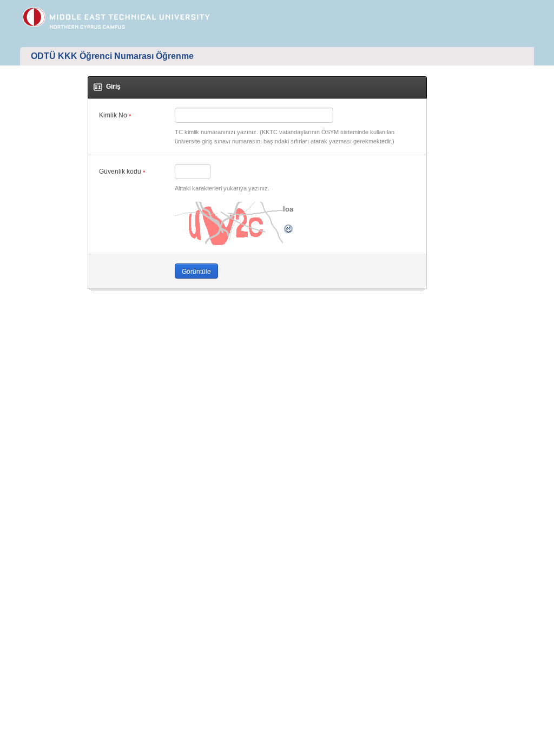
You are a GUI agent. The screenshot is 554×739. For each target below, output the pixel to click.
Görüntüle (196, 270)
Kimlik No (115, 115)
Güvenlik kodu (122, 172)
